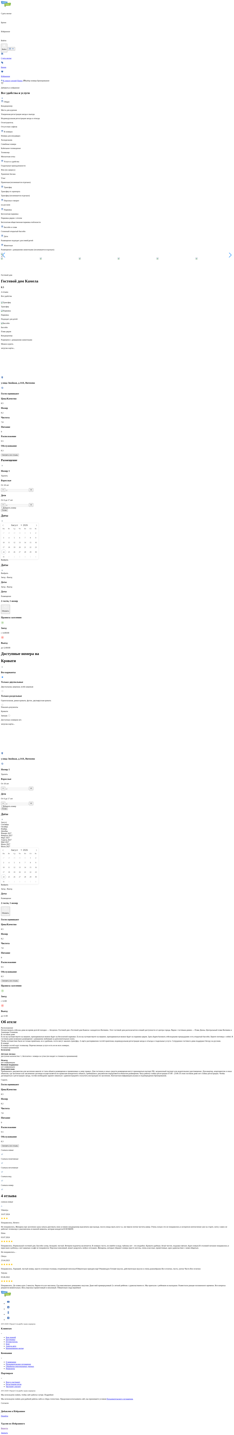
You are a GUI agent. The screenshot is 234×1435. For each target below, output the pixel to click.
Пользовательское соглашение (18, 1364)
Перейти (4, 1416)
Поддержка (10, 1340)
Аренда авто (11, 1346)
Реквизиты (10, 1369)
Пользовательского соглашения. (120, 1399)
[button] (3, 255)
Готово (4, 510)
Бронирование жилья (15, 1348)
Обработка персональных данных (20, 1366)
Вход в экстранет (13, 1382)
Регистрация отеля (13, 1384)
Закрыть (4, 1433)
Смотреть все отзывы (10, 455)
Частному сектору (13, 1386)
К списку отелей (10, 81)
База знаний (11, 1337)
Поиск (20, 81)
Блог (8, 1344)
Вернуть (4, 1428)
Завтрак (4, 716)
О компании (11, 1362)
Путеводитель (12, 1342)
